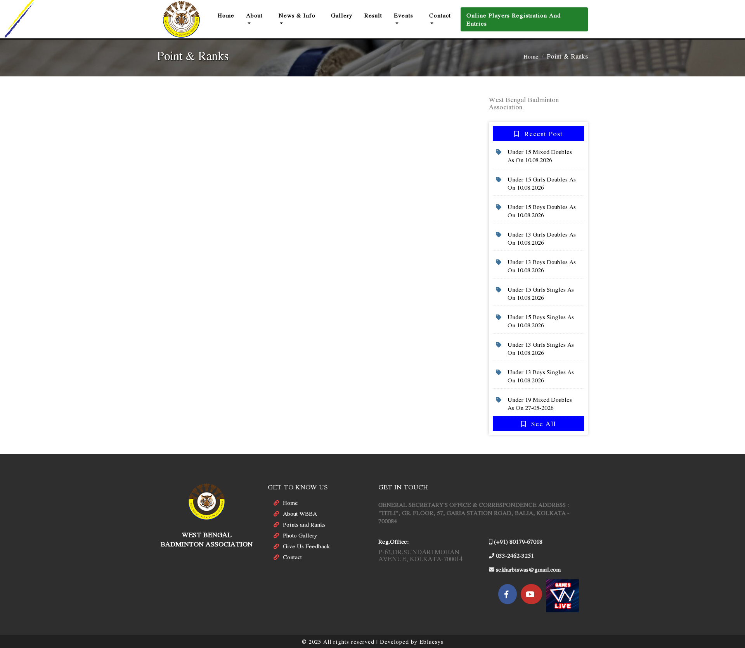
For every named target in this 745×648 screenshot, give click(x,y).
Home (229, 14)
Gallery (342, 15)
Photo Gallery (300, 535)
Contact (292, 557)
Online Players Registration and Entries (513, 19)
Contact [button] (440, 15)
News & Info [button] (297, 15)
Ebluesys (431, 642)
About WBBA (300, 513)
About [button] (254, 15)
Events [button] (403, 15)
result (373, 15)
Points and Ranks (304, 524)
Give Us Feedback (306, 546)
